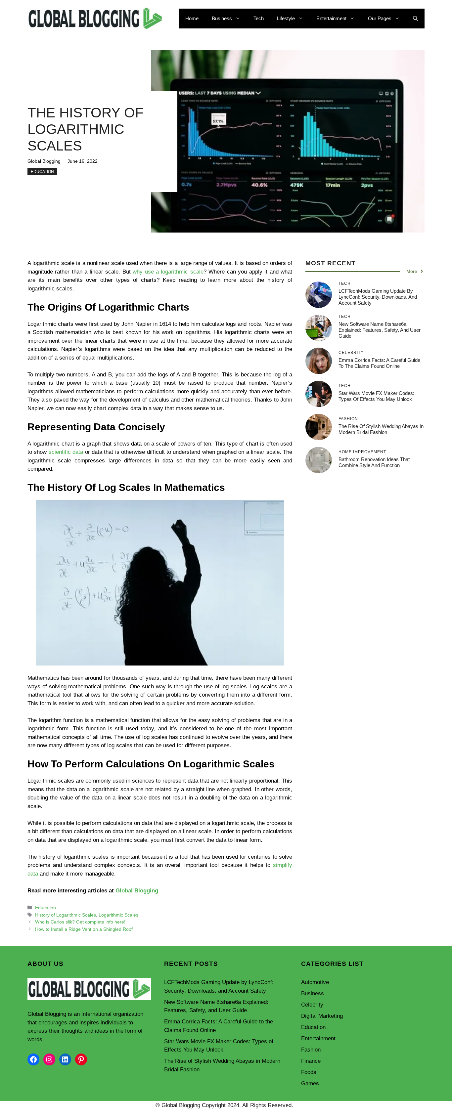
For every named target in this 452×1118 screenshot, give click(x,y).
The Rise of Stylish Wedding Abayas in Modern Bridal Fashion (381, 429)
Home (192, 18)
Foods (308, 1072)
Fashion (311, 1050)
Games (310, 1083)
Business (222, 18)
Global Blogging (44, 161)
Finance (311, 1061)
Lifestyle (286, 18)
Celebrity (312, 1005)
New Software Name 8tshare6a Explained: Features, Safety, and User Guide (380, 330)
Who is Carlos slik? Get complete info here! (80, 921)
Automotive (315, 982)
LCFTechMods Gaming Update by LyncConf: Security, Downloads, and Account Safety (378, 297)
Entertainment (331, 18)
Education (42, 171)
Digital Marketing (322, 1016)
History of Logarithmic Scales (65, 915)
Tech (258, 18)
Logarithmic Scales (118, 915)
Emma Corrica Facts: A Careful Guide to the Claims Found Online (379, 363)
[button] (415, 18)
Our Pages (379, 18)
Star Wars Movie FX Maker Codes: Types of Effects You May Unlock (376, 396)
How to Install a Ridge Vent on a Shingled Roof (84, 929)
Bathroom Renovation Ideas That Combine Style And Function (374, 462)
